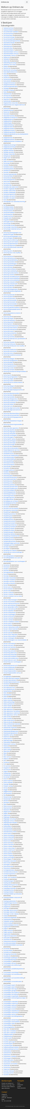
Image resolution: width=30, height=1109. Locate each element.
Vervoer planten (7, 625)
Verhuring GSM (7, 316)
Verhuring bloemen (8, 265)
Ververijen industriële (9, 578)
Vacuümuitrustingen (9, 37)
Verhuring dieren (8, 287)
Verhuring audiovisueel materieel (12, 247)
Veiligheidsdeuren (8, 119)
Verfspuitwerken (8, 214)
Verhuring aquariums (9, 245)
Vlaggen (5, 790)
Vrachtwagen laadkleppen (10, 957)
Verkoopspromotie (8, 463)
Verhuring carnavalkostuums (11, 276)
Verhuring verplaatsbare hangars (12, 421)
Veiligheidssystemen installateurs (12, 141)
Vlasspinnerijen (7, 797)
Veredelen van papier (9, 198)
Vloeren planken (7, 853)
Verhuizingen (7, 223)
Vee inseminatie (7, 97)
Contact (19, 1086)
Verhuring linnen (8, 335)
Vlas (4, 795)
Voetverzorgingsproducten (10, 925)
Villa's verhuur (7, 757)
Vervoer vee (6, 649)
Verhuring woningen (9, 444)
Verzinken (6, 685)
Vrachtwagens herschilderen (11, 992)
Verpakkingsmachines (9, 541)
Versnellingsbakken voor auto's (12, 557)
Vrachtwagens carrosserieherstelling (13, 978)
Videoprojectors (7, 738)
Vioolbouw (6, 762)
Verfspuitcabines (8, 210)
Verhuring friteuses (8, 305)
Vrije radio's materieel (9, 1032)
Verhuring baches (8, 256)
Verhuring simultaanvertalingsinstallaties (14, 371)
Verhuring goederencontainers (12, 313)
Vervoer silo (6, 631)
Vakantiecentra (7, 44)
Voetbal (5, 916)
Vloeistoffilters (7, 826)
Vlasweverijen (7, 799)
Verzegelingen (7, 676)
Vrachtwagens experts (9, 985)
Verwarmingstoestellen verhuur (12, 673)
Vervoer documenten (9, 601)
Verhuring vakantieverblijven (11, 413)
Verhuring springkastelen (10, 377)
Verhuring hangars (8, 318)
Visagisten (6, 768)
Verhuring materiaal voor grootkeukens (14, 338)
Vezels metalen (7, 705)
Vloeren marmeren (8, 844)
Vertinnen (6, 570)
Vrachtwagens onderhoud (10, 1003)
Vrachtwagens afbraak (9, 963)
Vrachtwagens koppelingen (11, 996)
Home (18, 1083)
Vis (4, 764)
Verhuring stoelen (8, 380)
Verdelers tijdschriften (9, 190)
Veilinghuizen (7, 156)
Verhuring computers (9, 282)
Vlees (4, 804)
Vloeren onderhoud (8, 850)
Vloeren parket (7, 852)
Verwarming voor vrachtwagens (12, 662)
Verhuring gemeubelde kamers (12, 309)
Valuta (5, 74)
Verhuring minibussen (9, 344)
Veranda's (6, 172)
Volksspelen (6, 937)
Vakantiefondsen (8, 48)
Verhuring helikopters (9, 320)
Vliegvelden (6, 824)
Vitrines (5, 788)
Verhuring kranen (8, 331)
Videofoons (6, 736)
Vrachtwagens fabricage (10, 989)
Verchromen (6, 183)
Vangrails (6, 75)
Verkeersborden (7, 452)
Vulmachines (6, 1067)
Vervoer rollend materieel (10, 629)
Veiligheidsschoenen (9, 130)
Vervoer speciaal (8, 632)
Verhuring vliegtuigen (9, 431)
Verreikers (6, 547)
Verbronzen (6, 181)
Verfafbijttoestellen (8, 209)
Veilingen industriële (9, 154)
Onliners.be (5, 2)
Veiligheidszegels (8, 148)
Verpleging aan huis (8, 545)
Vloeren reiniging (8, 855)
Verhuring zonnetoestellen (10, 448)
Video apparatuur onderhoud (11, 713)
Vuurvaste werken (8, 1073)
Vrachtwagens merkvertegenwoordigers (14, 998)
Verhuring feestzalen (9, 295)
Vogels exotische (8, 930)
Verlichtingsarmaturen (9, 494)
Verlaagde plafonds (8, 470)
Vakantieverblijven (8, 50)
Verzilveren (6, 684)
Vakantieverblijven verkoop (10, 53)
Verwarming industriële (9, 654)
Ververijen (6, 576)
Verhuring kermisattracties (10, 326)
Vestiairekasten (7, 691)
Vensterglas (6, 163)
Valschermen (7, 68)
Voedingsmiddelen (8, 892)
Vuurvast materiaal (8, 1071)
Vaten (5, 92)
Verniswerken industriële (10, 510)
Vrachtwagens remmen (9, 1007)
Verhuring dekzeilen (9, 285)
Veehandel (6, 108)
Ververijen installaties (9, 579)
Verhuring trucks (8, 406)
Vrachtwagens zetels (9, 1023)
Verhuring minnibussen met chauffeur (14, 346)
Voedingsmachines (8, 890)
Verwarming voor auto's (10, 660)
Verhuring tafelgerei (9, 386)
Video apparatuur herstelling (11, 711)
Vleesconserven (7, 806)
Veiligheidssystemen (9, 139)
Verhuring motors (8, 353)
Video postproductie (9, 720)
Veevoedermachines (9, 116)
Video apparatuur (8, 709)
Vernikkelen (6, 505)
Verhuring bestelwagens (10, 263)
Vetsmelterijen (7, 695)
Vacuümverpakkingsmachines (11, 41)
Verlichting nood (8, 483)
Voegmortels (7, 905)
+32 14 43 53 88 (7, 1101)
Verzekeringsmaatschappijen (11, 678)
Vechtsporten (7, 95)
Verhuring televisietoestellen (11, 393)
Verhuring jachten (8, 322)
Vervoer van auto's (8, 645)
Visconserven (7, 769)
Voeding (5, 879)
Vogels (5, 928)
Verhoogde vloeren (8, 221)
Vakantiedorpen (7, 46)
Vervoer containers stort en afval (12, 596)
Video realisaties (7, 726)
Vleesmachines (7, 808)
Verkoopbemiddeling (9, 459)
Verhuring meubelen (9, 342)
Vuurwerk (6, 1074)
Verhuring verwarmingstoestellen (12, 424)
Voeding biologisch (8, 881)
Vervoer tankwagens (9, 638)
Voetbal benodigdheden (10, 917)
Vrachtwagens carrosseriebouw (12, 974)
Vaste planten (7, 81)
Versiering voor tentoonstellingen (12, 552)
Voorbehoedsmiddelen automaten (12, 945)
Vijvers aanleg (7, 749)
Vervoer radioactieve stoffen (11, 627)
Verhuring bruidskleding (10, 271)
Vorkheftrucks (7, 952)
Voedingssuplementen (9, 901)
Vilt (4, 760)
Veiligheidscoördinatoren (10, 117)
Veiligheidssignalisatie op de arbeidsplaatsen (15, 134)
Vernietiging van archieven (10, 501)
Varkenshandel (7, 79)
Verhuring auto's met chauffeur (12, 252)
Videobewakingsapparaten (10, 731)
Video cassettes (7, 718)
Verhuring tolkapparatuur (10, 399)
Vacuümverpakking (8, 39)
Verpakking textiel (8, 537)
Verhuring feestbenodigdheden (12, 291)
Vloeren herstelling (8, 835)
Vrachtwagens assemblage (10, 972)
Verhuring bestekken (9, 262)
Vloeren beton (7, 833)
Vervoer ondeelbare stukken (11, 621)
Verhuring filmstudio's (9, 298)
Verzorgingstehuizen (9, 689)
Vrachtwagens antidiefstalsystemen (13, 968)
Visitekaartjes (7, 773)
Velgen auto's (7, 157)
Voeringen (6, 908)
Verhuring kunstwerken (10, 333)
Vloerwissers (6, 868)
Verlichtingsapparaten (9, 492)
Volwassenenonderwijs (9, 941)
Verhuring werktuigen (9, 442)
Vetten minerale (7, 700)
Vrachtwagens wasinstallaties (11, 1021)
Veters (5, 693)
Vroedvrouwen (7, 1038)
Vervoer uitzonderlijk (9, 643)
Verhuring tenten (8, 395)
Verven (5, 574)
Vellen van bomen (8, 161)
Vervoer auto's (7, 587)
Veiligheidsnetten (8, 126)
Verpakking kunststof (9, 521)
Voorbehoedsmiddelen (9, 943)
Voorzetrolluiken (8, 950)
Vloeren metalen (8, 846)
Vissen (5, 779)
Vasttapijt (6, 88)
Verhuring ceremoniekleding (11, 278)
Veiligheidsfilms (7, 121)
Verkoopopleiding (8, 461)
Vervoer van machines (9, 647)
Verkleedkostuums (8, 453)
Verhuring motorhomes (10, 351)
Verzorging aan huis (9, 687)
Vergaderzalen (7, 218)
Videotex (5, 746)
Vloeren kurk (7, 841)
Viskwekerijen (7, 775)
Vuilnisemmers (7, 1052)
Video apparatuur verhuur (10, 715)
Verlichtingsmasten (8, 495)
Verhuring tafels (7, 388)
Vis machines (7, 766)
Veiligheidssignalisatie (9, 132)
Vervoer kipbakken (8, 610)
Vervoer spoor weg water (10, 634)
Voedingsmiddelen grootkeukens (12, 894)
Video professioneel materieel (11, 724)
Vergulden (6, 220)
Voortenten (6, 948)
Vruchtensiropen (8, 1045)
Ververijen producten (9, 583)
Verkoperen (6, 468)
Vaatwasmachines (8, 28)
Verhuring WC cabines (9, 439)
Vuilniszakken (7, 1062)
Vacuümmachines (8, 33)
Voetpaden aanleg (8, 921)
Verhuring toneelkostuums (10, 400)
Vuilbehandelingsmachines (10, 1049)
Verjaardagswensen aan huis (11, 450)
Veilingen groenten (8, 152)
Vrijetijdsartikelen (8, 1034)
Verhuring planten (8, 364)
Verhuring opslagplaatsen (10, 360)
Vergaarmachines (8, 216)
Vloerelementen (7, 830)
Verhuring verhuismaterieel (11, 415)
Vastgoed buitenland (9, 84)
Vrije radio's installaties (9, 1031)
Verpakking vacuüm (8, 539)
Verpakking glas (7, 517)
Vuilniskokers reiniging (9, 1056)
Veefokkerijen (7, 101)
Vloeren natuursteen (9, 848)
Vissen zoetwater (8, 782)
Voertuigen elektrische (9, 912)
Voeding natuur (7, 886)
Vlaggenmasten (7, 791)
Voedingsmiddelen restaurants (12, 897)
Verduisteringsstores (9, 194)
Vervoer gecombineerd (9, 605)
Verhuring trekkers (8, 404)
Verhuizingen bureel (9, 225)
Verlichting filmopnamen (10, 477)
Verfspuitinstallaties (8, 212)
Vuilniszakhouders (8, 1060)
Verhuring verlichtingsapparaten (12, 417)
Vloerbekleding (7, 828)
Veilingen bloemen (8, 150)
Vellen (5, 159)
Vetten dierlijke (7, 698)
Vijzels (5, 753)
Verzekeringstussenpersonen (11, 682)
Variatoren (6, 77)
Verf (4, 205)
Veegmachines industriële (10, 103)
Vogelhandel (6, 926)
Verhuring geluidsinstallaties (11, 307)
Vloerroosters (7, 863)
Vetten (5, 696)
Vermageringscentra (9, 497)
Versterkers (6, 565)
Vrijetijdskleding (7, 1036)
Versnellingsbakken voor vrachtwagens (14, 561)
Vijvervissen (6, 751)
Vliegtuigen (6, 817)
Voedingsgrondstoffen (9, 888)
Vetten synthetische (8, 704)
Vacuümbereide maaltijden (10, 31)
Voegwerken (6, 906)
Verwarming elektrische (10, 652)
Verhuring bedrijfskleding (10, 260)
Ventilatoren (6, 170)
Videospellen (6, 742)
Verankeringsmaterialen (10, 174)
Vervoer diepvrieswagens (10, 600)
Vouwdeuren (7, 956)
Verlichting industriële (9, 479)
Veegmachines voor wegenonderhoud (14, 105)
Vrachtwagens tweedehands (11, 1011)
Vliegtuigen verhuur (8, 821)
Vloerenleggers (7, 859)
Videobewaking (7, 729)
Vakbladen (6, 59)
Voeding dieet (7, 883)
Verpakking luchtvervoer (10, 525)
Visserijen (6, 784)
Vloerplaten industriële (9, 861)
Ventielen (6, 165)
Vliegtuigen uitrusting (9, 819)
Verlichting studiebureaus (10, 488)
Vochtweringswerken (9, 873)
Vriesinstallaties (7, 1025)
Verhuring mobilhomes (9, 349)
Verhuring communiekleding (11, 280)
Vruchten (6, 1040)
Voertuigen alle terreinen (10, 910)
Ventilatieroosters (8, 167)
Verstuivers (6, 567)
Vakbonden (6, 61)
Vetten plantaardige (8, 702)
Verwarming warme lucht (10, 665)
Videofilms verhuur (8, 735)
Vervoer (5, 585)
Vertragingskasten (8, 572)
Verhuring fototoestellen (10, 304)
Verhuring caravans (8, 274)
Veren (5, 200)
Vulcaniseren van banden (10, 1063)
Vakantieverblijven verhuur (10, 52)
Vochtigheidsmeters (9, 870)
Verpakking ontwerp (9, 530)
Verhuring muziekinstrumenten (12, 355)
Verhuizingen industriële (10, 227)
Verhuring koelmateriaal (10, 329)
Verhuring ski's (7, 375)
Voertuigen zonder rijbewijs (11, 914)
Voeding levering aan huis (10, 884)
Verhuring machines (9, 336)
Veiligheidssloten (8, 137)
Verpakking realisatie (9, 534)
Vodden (5, 875)
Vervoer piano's (7, 623)
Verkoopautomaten (8, 457)
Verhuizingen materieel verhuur (12, 229)
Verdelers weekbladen (9, 192)
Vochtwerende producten (10, 872)
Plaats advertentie (21, 1088)
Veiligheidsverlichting (9, 147)
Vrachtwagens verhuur (9, 1014)
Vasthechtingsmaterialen (10, 86)
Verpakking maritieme (9, 526)
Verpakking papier (8, 532)
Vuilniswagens (7, 1058)
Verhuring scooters (8, 368)
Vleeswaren (6, 810)
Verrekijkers (6, 548)
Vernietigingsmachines (9, 503)
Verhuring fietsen (8, 296)
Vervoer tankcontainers (9, 636)
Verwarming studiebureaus (11, 658)
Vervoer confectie (8, 592)
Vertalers (5, 568)
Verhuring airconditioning (10, 240)
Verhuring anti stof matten (10, 242)
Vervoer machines (8, 618)
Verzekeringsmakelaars (9, 680)
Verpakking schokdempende (11, 536)
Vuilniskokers (7, 1054)
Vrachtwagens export (9, 987)
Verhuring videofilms (9, 430)
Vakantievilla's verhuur (9, 55)
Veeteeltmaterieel (8, 110)
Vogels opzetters (8, 932)
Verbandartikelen (8, 176)
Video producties (8, 722)
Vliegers (5, 813)
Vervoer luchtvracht (8, 616)
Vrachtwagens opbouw (9, 1005)
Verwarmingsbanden (9, 667)
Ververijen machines (9, 581)
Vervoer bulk (6, 590)
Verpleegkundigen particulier (11, 543)
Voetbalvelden (7, 919)
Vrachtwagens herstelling (10, 994)
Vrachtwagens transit (9, 1009)
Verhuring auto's (8, 251)
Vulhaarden (6, 1065)
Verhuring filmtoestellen (10, 300)
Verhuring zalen (7, 446)
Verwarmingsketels (8, 669)
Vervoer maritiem (8, 620)
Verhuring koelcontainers (10, 327)
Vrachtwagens (7, 961)
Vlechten (5, 800)
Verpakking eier (7, 516)
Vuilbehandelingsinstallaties (11, 1047)
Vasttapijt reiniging (8, 90)
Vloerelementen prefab (9, 831)
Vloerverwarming (8, 866)
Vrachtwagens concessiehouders (12, 981)
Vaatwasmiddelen (8, 30)
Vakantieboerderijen (9, 42)
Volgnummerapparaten (9, 936)
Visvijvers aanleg (8, 786)
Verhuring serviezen (9, 369)
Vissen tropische (8, 780)
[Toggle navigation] (27, 2)
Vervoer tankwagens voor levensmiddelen (15, 640)
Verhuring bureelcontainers (11, 273)
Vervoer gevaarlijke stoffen (10, 607)
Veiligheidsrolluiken (8, 128)
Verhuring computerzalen (10, 284)
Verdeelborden (7, 185)
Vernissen (6, 506)
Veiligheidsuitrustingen (9, 145)
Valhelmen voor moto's (9, 64)
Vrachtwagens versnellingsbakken (12, 1016)
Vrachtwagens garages (9, 990)
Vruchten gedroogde (9, 1042)
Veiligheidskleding (8, 125)
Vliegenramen (7, 811)
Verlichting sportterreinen (10, 486)
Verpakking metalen (9, 528)
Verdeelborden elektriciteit (10, 187)
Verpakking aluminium (9, 514)
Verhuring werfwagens (9, 441)
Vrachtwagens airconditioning (11, 965)
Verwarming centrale (9, 651)
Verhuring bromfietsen (9, 269)
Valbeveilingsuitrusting (9, 63)
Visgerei (5, 771)
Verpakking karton (8, 519)
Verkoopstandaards (8, 464)
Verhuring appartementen (10, 243)
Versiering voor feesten (9, 550)
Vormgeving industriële (9, 954)
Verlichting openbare (9, 484)
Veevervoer (6, 112)
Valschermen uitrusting (9, 70)
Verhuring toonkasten (9, 402)
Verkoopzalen (7, 466)
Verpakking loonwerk (9, 523)
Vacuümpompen (8, 35)
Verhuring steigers (8, 379)
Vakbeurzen (6, 57)
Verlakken (6, 472)
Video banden (7, 716)
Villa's (5, 755)
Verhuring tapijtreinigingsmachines (13, 390)
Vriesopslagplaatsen (9, 1027)
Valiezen (5, 66)
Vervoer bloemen (8, 589)
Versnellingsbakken (8, 556)
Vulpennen (6, 1069)
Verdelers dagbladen (9, 189)
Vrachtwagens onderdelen (10, 1001)
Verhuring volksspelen (9, 433)
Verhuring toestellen (9, 397)
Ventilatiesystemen (8, 168)
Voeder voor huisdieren (9, 877)
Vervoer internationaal (9, 609)
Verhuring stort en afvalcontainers (12, 382)
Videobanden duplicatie (9, 727)
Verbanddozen (7, 178)
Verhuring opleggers (9, 358)
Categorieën (20, 1084)
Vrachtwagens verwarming (10, 1020)
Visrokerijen (6, 777)
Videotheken (6, 747)
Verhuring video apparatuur (11, 428)
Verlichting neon (8, 481)
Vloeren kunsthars (8, 839)
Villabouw (6, 758)
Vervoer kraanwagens (9, 614)
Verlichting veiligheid (9, 490)
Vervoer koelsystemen (9, 612)
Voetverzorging (7, 923)
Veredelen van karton (9, 196)
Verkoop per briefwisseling (10, 455)
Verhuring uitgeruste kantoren (11, 410)
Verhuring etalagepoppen (10, 289)
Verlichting (6, 474)
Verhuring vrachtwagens (10, 435)
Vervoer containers (8, 594)
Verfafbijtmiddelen (8, 207)
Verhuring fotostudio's (9, 302)
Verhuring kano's (8, 324)
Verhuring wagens (8, 437)
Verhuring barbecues (9, 258)
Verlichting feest (7, 475)
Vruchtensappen (8, 1043)
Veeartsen (6, 99)
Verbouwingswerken (9, 179)
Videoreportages (8, 740)
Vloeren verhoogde (8, 857)
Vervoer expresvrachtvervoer (11, 603)
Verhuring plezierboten (9, 366)
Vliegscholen (6, 815)
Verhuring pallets (8, 362)
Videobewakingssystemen (10, 733)
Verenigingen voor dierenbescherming (14, 201)
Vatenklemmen (7, 94)
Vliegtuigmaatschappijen (10, 822)
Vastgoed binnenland (9, 83)
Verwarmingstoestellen (9, 671)
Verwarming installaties (9, 656)
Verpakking (6, 512)
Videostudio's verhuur (9, 744)
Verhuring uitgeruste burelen (11, 408)
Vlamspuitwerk (7, 793)
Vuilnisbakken (7, 1051)
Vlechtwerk (6, 802)
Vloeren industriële (8, 837)
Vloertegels (6, 864)
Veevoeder (6, 114)
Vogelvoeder (6, 934)
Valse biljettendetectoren (10, 72)
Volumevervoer (7, 939)
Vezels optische (7, 707)
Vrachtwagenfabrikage (9, 959)
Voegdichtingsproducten (10, 903)
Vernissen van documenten (10, 508)
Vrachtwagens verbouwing (10, 1012)
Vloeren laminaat (8, 842)
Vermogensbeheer (8, 499)
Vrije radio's (6, 1029)
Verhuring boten (8, 267)
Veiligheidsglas (7, 123)
